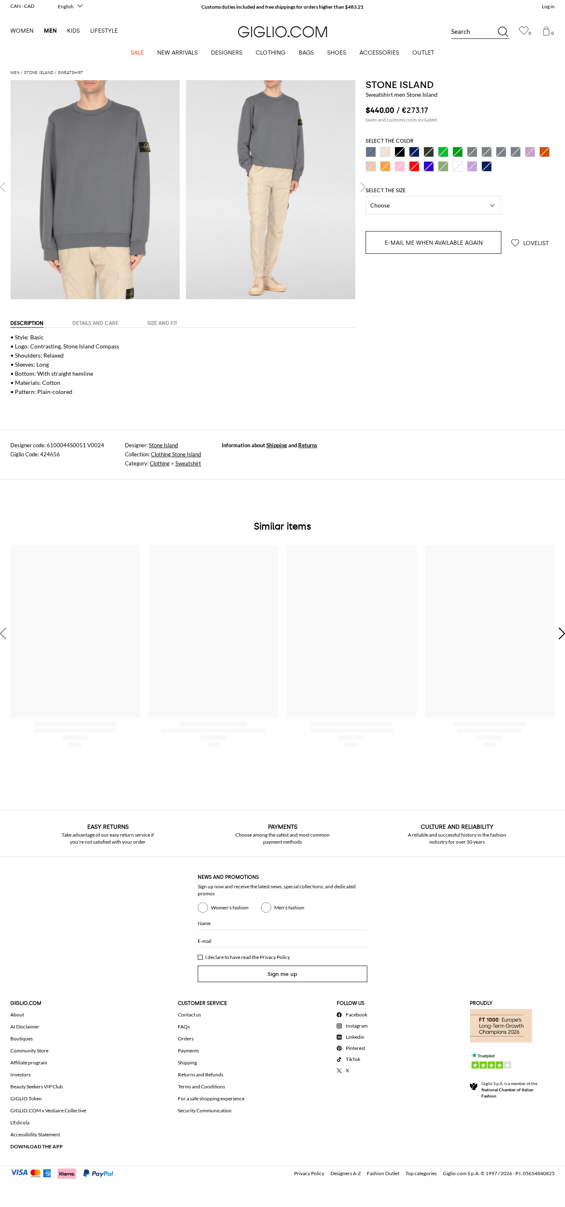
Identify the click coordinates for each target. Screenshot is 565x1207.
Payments (188, 1050)
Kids (73, 30)
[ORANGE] (385, 166)
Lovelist (535, 243)
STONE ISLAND (399, 85)
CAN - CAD (22, 6)
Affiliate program (28, 1062)
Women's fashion (230, 907)
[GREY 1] (486, 152)
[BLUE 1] (486, 166)
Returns (307, 445)
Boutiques (21, 1038)
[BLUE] (414, 152)
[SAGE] (443, 166)
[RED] (414, 166)
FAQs (184, 1026)
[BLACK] (400, 152)
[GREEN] (457, 152)
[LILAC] (530, 152)
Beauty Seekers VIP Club (36, 1086)
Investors (20, 1074)
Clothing (160, 463)
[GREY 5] (515, 152)
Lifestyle (104, 30)
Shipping (276, 445)
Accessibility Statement (35, 1134)
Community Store (29, 1050)
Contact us (189, 1014)
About (17, 1014)
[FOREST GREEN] (429, 152)
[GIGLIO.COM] (282, 32)
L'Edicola (19, 1122)
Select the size (386, 190)
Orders (186, 1038)
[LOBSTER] (544, 152)
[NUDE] (371, 166)
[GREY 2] (501, 152)
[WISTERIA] (472, 166)
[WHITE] (457, 166)
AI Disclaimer (24, 1026)
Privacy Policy (275, 957)
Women (22, 30)
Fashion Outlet (383, 1173)
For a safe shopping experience (211, 1098)
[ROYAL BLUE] (429, 166)
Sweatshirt (188, 463)
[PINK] (400, 166)
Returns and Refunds (200, 1074)
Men (50, 30)
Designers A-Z (345, 1173)
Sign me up (282, 974)
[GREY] (472, 152)
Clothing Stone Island (176, 454)
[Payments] (65, 1173)
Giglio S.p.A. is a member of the (509, 1089)
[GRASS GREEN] (443, 152)
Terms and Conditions (201, 1086)
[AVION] (371, 152)
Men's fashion (289, 907)
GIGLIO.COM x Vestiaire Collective (48, 1110)
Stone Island (163, 445)
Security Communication (205, 1110)
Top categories (421, 1173)
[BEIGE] (385, 152)
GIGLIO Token (26, 1098)
